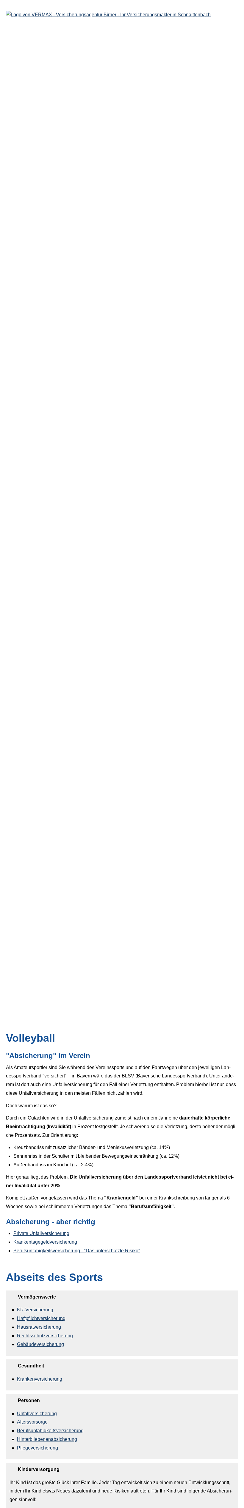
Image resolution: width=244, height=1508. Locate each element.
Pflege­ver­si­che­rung (37, 1447)
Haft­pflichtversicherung (41, 1318)
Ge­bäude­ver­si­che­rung (40, 1344)
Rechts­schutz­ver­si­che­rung (45, 1335)
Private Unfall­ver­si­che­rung (41, 1233)
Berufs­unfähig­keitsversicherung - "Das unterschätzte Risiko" (76, 1250)
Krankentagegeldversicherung (45, 1242)
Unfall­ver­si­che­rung (37, 1413)
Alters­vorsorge (32, 1421)
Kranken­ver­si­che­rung (39, 1378)
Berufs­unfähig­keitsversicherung (50, 1430)
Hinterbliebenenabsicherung (47, 1439)
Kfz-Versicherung (35, 1309)
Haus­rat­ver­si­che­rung (39, 1327)
